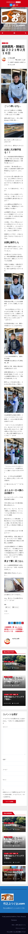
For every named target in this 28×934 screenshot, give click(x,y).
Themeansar (14, 920)
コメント (5, 727)
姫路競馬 (16, 62)
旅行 (12, 661)
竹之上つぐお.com (14, 25)
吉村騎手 (19, 60)
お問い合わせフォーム (21, 924)
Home (13, 924)
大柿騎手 (11, 62)
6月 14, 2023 (8, 862)
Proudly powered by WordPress (9, 916)
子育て (9, 661)
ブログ (3, 43)
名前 (4, 759)
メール (5, 769)
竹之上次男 (12, 58)
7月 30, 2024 (8, 829)
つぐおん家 (6, 694)
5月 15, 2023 (8, 878)
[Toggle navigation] (14, 33)
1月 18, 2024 (8, 845)
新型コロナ (10, 676)
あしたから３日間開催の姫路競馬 (19, 629)
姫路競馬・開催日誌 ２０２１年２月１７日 (9, 629)
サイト (4, 779)
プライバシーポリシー (21, 928)
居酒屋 (14, 694)
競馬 (7, 43)
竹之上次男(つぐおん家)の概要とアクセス (16, 931)
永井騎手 (21, 62)
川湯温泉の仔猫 (10, 664)
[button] (25, 33)
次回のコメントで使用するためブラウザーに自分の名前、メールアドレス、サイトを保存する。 (14, 795)
